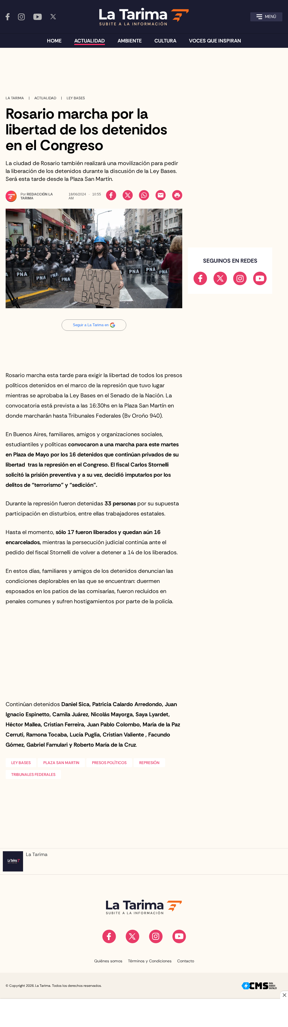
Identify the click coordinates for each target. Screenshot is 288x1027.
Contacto (185, 961)
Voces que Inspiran (215, 40)
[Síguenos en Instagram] (21, 16)
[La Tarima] (144, 907)
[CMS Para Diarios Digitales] (259, 985)
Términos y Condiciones (150, 961)
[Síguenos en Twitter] (53, 16)
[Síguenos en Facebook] (8, 16)
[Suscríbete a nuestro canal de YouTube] (37, 16)
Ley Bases (76, 98)
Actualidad (89, 40)
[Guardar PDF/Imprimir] (177, 195)
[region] (144, 69)
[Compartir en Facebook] (111, 195)
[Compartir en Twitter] (128, 195)
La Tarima (15, 98)
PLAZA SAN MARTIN (61, 762)
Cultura (165, 40)
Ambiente (130, 40)
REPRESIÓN (149, 762)
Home (54, 40)
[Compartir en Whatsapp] (144, 195)
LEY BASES (21, 762)
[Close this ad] (284, 995)
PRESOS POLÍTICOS (109, 762)
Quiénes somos (108, 961)
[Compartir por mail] (161, 195)
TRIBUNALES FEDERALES (33, 774)
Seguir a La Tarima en (91, 325)
